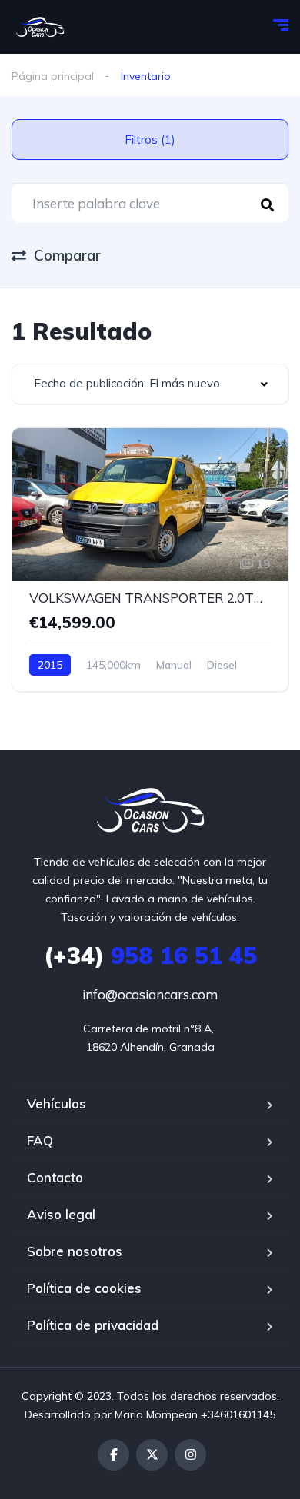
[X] (152, 1455)
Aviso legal (61, 1214)
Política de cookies (84, 1288)
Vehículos (56, 1103)
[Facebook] (113, 1455)
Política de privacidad (92, 1325)
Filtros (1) (150, 139)
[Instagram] (190, 1455)
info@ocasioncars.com (150, 994)
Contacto (55, 1177)
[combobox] (150, 384)
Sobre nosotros (74, 1251)
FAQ (40, 1140)
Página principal (53, 76)
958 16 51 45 (150, 955)
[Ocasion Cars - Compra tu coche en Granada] (40, 27)
